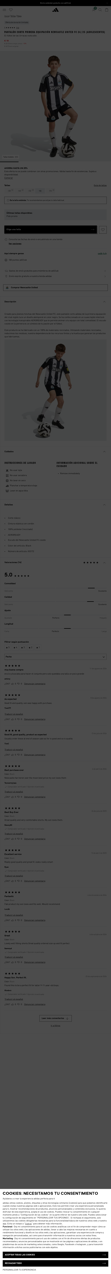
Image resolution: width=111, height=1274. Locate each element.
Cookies (28, 1224)
